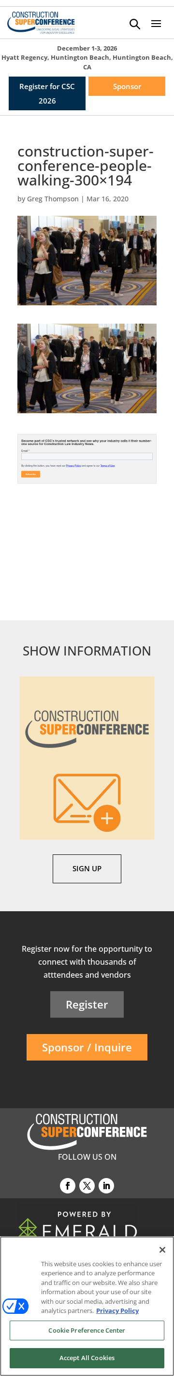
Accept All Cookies (87, 1357)
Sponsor (127, 86)
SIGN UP (87, 868)
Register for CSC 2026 (47, 93)
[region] (87, 1306)
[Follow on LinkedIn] (106, 1185)
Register (87, 1004)
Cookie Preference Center (86, 1330)
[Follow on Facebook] (67, 1185)
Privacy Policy (117, 1310)
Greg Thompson (53, 198)
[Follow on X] (87, 1185)
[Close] (162, 1249)
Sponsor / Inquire (87, 1047)
